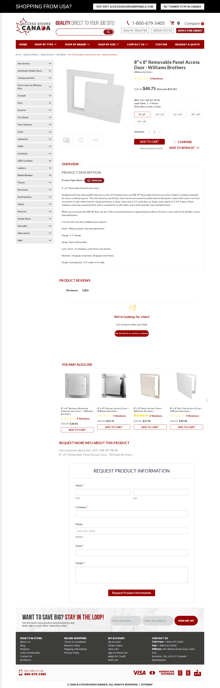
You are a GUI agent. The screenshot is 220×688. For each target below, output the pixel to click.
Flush (20, 132)
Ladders (22, 168)
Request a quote (187, 44)
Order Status (162, 30)
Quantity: (139, 131)
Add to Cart (77, 429)
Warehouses (159, 659)
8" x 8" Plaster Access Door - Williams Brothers (113, 410)
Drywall (21, 95)
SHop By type (44, 44)
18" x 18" (195, 114)
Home (23, 44)
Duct (20, 103)
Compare (194, 23)
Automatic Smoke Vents (30, 70)
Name (80, 485)
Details (80, 563)
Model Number (25, 175)
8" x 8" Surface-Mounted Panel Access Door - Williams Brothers (77, 411)
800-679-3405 (35, 674)
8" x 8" (142, 114)
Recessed (23, 189)
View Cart (113, 649)
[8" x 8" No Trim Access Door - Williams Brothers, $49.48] (186, 386)
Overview (70, 164)
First (78, 498)
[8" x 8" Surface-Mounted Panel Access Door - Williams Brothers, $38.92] (77, 386)
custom (161, 44)
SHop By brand (75, 44)
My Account (114, 641)
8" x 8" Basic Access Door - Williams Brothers (148, 410)
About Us (25, 641)
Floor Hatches (25, 124)
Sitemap (147, 684)
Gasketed (23, 139)
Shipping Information (75, 649)
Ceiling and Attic (26, 78)
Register (141, 30)
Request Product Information (131, 593)
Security (22, 211)
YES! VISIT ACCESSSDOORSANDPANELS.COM (124, 6)
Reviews (25, 649)
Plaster (21, 182)
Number (79, 537)
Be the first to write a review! (131, 333)
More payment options (151, 148)
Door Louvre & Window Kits (29, 87)
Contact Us (26, 656)
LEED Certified (25, 160)
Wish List (113, 659)
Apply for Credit (116, 656)
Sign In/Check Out (118, 652)
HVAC (21, 146)
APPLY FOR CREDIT (190, 30)
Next (206, 400)
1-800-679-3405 (148, 23)
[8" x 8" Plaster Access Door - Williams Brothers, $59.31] (113, 386)
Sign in (128, 30)
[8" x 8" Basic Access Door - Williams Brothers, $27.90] (150, 386)
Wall (20, 240)
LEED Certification (30, 652)
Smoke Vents (24, 218)
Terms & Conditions (75, 641)
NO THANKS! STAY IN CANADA (182, 6)
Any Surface (24, 63)
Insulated (22, 153)
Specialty (22, 226)
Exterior (22, 110)
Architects (25, 659)
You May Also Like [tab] (77, 364)
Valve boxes (24, 233)
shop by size (107, 44)
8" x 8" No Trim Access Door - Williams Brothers (186, 410)
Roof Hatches (25, 197)
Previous (56, 400)
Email (79, 545)
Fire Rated (23, 117)
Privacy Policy (71, 652)
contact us (135, 44)
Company (82, 507)
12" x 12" (160, 114)
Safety (21, 204)
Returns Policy (72, 645)
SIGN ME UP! (186, 620)
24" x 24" (142, 121)
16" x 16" (177, 114)
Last (135, 498)
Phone (79, 524)
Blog (22, 645)
